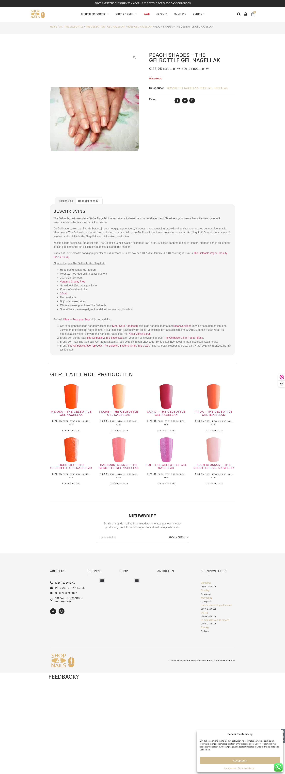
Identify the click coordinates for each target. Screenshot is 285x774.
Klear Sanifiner (182, 325)
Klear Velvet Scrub (140, 333)
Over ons (180, 14)
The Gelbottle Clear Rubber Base (183, 337)
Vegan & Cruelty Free (72, 281)
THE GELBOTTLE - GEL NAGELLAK (105, 26)
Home (53, 26)
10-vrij (63, 293)
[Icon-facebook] (53, 611)
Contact (198, 14)
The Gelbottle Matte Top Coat (85, 345)
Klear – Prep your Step (76, 319)
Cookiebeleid (230, 768)
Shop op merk (124, 14)
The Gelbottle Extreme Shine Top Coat (125, 345)
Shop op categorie (93, 14)
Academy (162, 14)
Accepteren (240, 760)
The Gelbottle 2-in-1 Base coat (104, 337)
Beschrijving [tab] (66, 200)
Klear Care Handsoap (125, 325)
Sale (147, 14)
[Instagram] (61, 611)
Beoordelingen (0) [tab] (88, 200)
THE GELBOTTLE (73, 26)
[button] (102, 580)
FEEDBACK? (63, 677)
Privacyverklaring (246, 768)
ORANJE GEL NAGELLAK (182, 88)
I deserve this (71, 430)
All (60, 26)
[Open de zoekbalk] (238, 14)
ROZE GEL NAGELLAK (139, 26)
